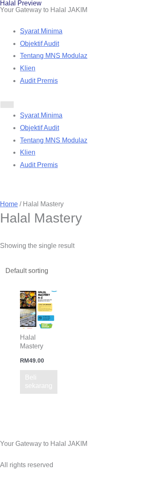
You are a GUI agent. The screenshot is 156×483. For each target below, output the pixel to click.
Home (9, 204)
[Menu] (7, 104)
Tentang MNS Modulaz (53, 55)
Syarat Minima (41, 31)
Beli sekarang (38, 382)
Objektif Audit (39, 43)
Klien (27, 68)
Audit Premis (39, 80)
